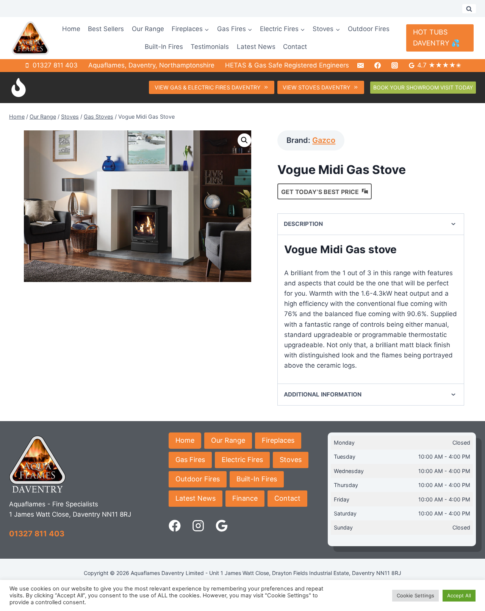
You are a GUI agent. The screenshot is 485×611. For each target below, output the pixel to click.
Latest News (256, 46)
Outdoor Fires (369, 29)
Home (71, 29)
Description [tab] (303, 223)
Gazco (323, 140)
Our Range (148, 29)
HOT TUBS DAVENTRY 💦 (436, 37)
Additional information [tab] (322, 394)
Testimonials (210, 46)
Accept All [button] (459, 595)
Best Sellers (106, 29)
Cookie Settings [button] (415, 595)
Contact (295, 46)
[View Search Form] (469, 8)
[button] (244, 140)
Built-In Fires (164, 46)
